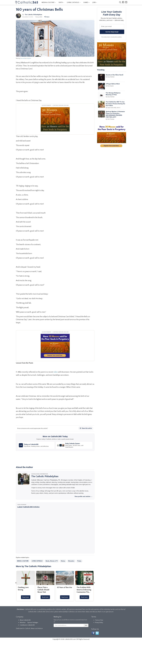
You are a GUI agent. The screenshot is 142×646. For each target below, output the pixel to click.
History (63, 561)
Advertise (23, 622)
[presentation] (16, 582)
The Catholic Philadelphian (33, 14)
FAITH (61, 2)
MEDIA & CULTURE (48, 2)
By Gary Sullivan (110, 77)
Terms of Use (99, 620)
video (56, 372)
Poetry (79, 561)
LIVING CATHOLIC (73, 2)
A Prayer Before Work (113, 84)
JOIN (94, 2)
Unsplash (29, 58)
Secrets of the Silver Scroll (114, 75)
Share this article (86, 428)
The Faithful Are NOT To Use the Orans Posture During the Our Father (115, 103)
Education (71, 561)
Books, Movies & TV (52, 561)
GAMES (86, 2)
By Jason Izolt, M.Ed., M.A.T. (113, 107)
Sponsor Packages (32, 622)
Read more (25, 597)
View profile (38, 17)
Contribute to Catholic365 (27, 625)
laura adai (22, 58)
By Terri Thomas (110, 119)
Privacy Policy (99, 622)
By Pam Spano (110, 86)
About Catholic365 (25, 620)
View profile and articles (83, 496)
